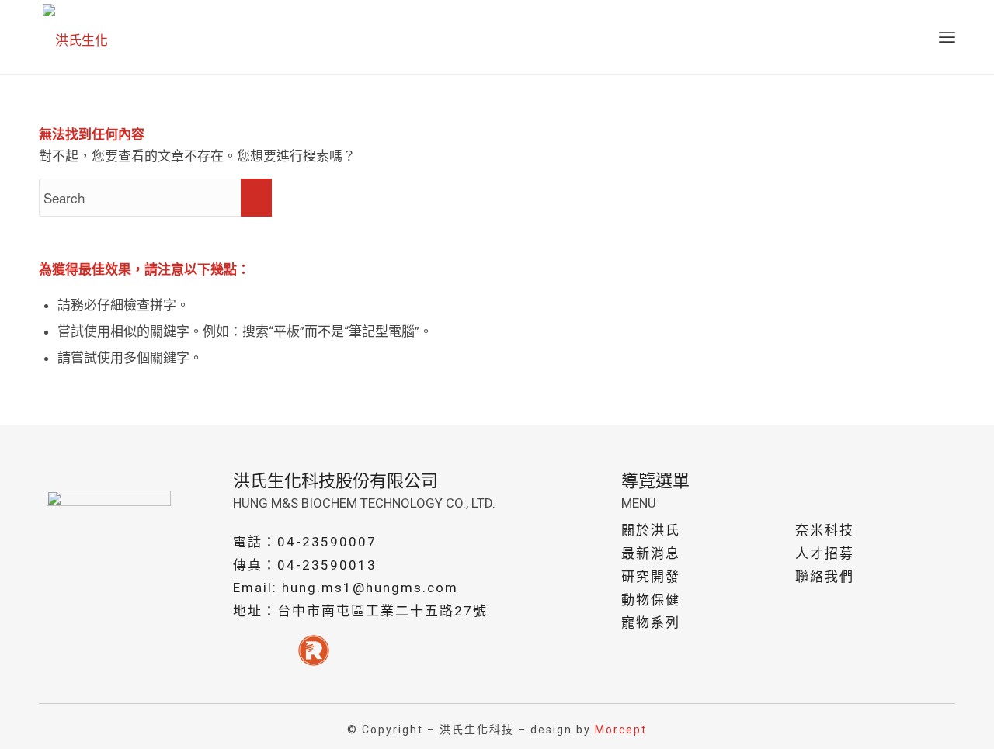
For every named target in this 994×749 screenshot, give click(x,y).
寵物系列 (650, 622)
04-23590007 (327, 542)
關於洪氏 (650, 530)
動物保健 (650, 600)
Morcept (621, 729)
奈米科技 (824, 530)
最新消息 (650, 553)
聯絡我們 (824, 576)
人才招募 (824, 553)
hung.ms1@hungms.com (370, 587)
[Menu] (947, 37)
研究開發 (650, 576)
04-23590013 (327, 565)
